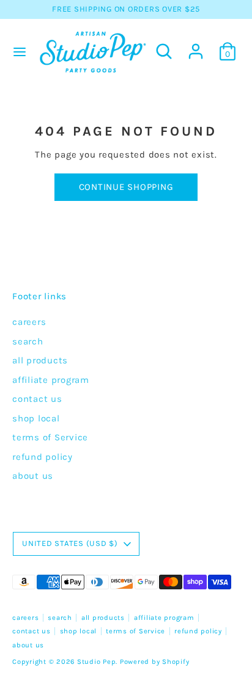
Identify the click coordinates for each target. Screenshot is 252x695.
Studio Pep (96, 662)
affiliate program (50, 379)
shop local (36, 418)
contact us (37, 398)
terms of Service (50, 437)
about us (32, 475)
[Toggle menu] (17, 51)
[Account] (195, 45)
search (27, 341)
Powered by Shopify (155, 662)
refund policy (42, 456)
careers (29, 321)
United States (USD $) (70, 543)
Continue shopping (126, 186)
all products (40, 360)
